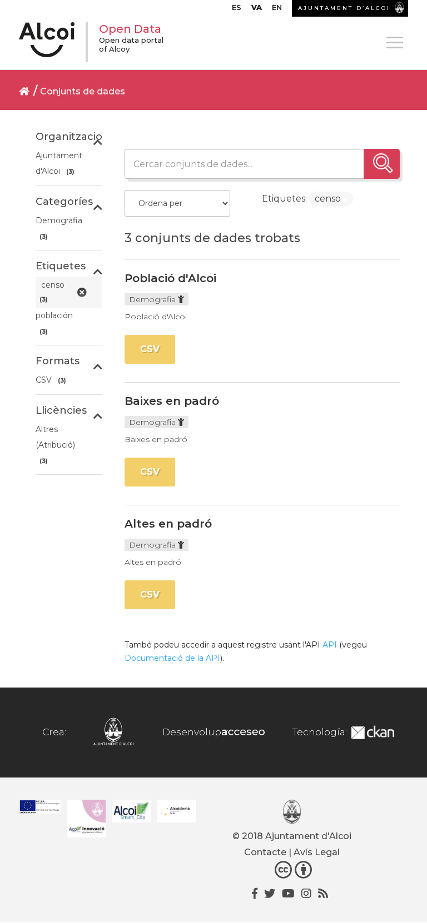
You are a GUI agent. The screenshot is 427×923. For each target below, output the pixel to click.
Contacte (265, 852)
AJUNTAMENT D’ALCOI (344, 8)
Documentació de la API (172, 658)
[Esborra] (345, 199)
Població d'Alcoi (170, 278)
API (329, 645)
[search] (382, 164)
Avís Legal (317, 852)
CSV (150, 349)
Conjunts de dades (82, 91)
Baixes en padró (172, 401)
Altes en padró (168, 523)
